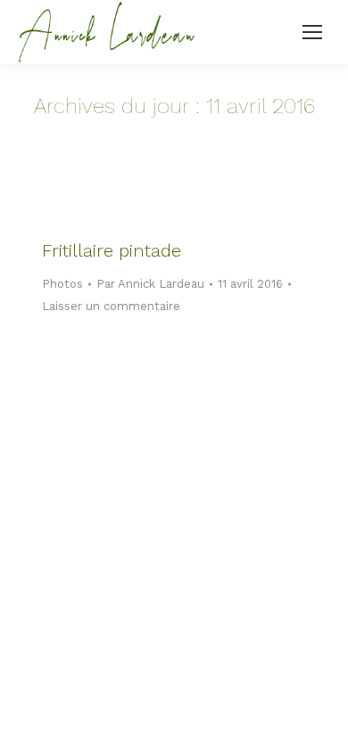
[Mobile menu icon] (312, 32)
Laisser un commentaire (111, 306)
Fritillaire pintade (111, 250)
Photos (62, 283)
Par (150, 283)
